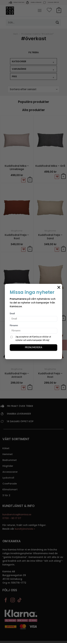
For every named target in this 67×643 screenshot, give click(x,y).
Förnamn (14, 326)
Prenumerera (33, 347)
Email (12, 314)
